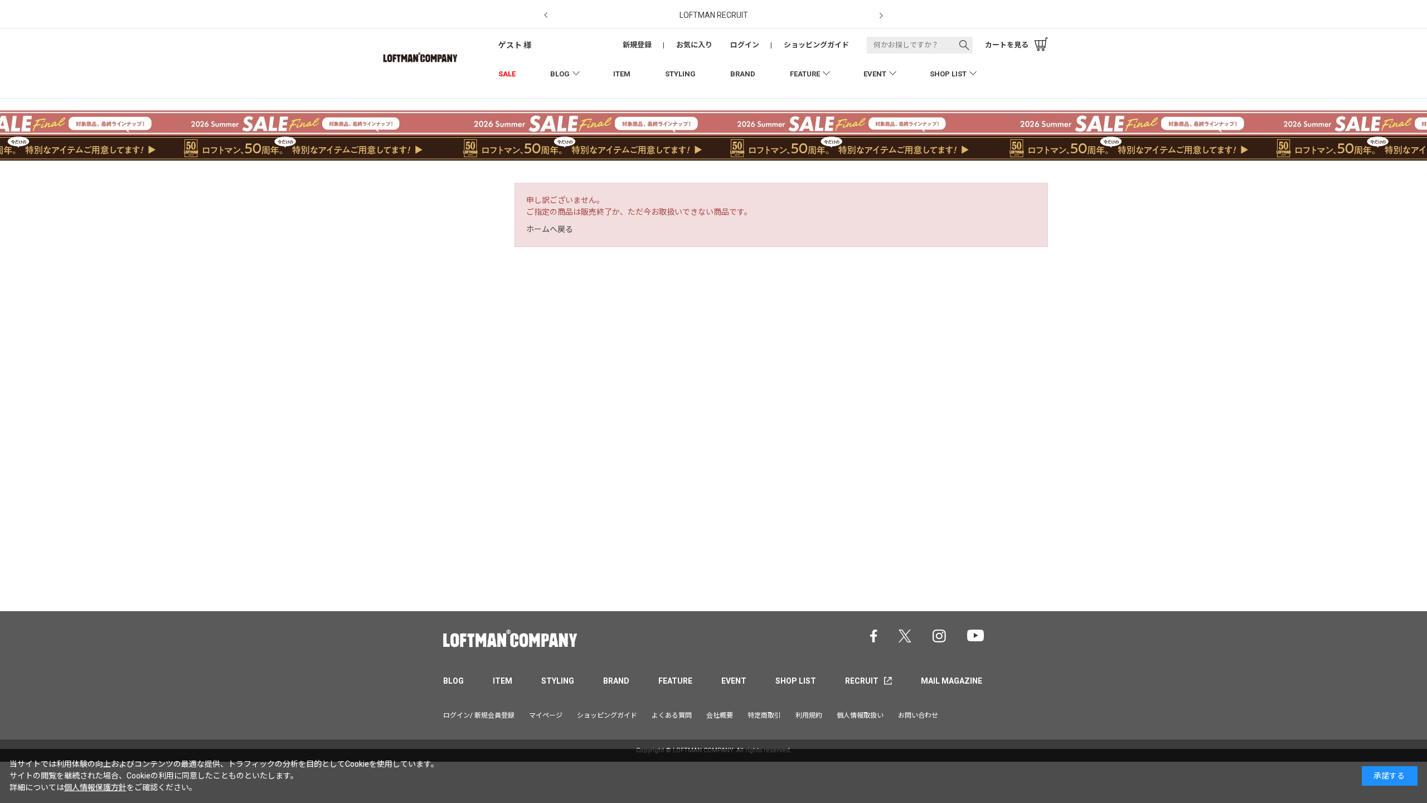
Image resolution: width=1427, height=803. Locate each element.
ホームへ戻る (549, 229)
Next (881, 15)
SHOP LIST (948, 74)
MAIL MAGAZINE (951, 680)
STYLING (680, 74)
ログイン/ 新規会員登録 (479, 715)
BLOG (560, 74)
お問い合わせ (918, 715)
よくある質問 (672, 715)
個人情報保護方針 (95, 787)
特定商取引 (764, 715)
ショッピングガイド (607, 715)
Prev (545, 15)
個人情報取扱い (860, 715)
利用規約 (808, 715)
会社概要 (719, 715)
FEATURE (805, 74)
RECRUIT (861, 680)
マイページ (545, 715)
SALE (507, 74)
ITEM (621, 74)
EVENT (874, 74)
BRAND (742, 74)
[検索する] (964, 45)
